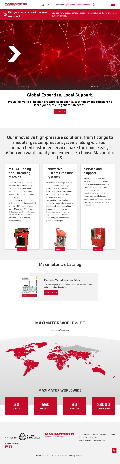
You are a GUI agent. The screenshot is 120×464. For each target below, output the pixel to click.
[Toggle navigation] (113, 4)
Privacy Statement (76, 455)
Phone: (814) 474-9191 (88, 437)
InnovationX (96, 86)
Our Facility (23, 86)
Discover (58, 111)
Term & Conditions (59, 455)
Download (49, 292)
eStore (63, 16)
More (21, 249)
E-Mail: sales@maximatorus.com (92, 440)
